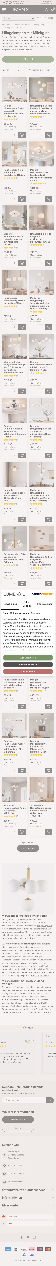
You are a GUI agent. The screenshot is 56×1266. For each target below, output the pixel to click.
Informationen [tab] (45, 604)
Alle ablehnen (28, 671)
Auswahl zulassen (28, 664)
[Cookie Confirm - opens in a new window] (42, 594)
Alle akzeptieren (28, 658)
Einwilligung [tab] (10, 604)
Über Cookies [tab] (27, 604)
